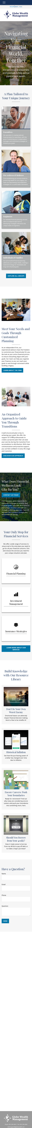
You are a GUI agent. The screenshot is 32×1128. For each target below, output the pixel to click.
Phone (4, 895)
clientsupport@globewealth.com (16, 1127)
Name (4, 874)
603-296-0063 (12, 1124)
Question (5, 906)
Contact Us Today (11, 495)
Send (5, 921)
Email (3, 884)
